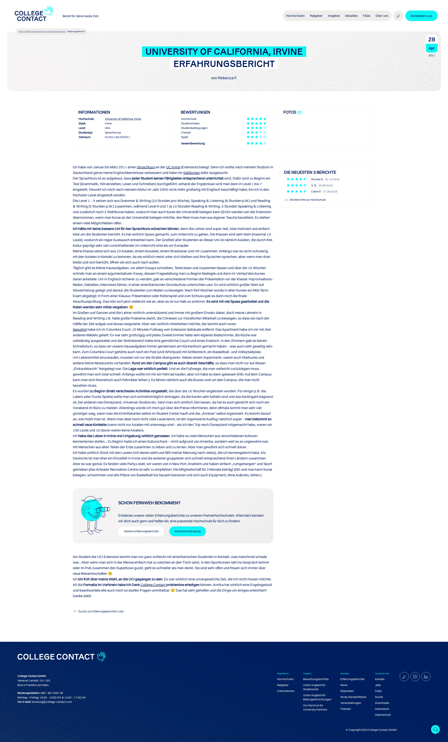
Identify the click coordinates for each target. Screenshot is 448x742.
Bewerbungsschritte (316, 679)
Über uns (382, 16)
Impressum (382, 709)
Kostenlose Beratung (188, 531)
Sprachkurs (146, 167)
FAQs (366, 16)
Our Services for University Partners (315, 707)
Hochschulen (285, 679)
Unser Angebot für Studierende (314, 687)
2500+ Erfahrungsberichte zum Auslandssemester (42, 31)
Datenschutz (383, 714)
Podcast (345, 709)
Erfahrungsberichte (352, 679)
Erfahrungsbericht (76, 31)
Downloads (382, 703)
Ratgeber (283, 685)
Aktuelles (351, 16)
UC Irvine (173, 167)
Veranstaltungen (350, 703)
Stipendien (347, 691)
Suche (379, 697)
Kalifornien (191, 172)
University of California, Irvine (123, 119)
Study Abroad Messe (353, 697)
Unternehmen (285, 691)
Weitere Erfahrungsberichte (141, 531)
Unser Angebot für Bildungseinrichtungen (317, 697)
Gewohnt (80, 329)
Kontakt (379, 679)
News (344, 685)
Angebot (334, 16)
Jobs (378, 685)
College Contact (153, 584)
